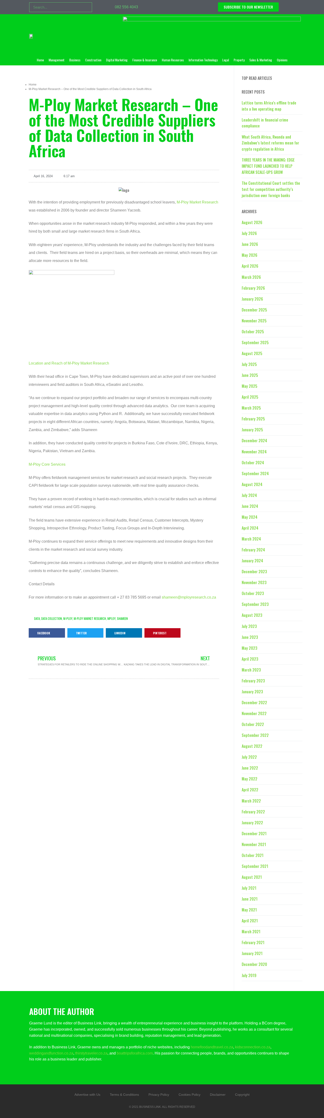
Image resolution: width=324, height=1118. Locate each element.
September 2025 (255, 342)
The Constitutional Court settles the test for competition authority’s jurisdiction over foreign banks (271, 189)
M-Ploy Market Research (197, 202)
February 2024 (253, 550)
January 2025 (252, 430)
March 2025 (251, 408)
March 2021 (251, 931)
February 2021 (253, 942)
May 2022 (249, 779)
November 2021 (254, 844)
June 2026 (250, 244)
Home (40, 59)
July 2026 (249, 233)
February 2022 (253, 812)
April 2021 (250, 921)
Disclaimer (218, 1094)
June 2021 (250, 899)
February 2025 (253, 419)
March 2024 (251, 539)
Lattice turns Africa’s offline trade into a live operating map (269, 106)
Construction (93, 59)
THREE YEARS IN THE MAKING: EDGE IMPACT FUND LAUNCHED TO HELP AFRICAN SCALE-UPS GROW (268, 166)
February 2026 (253, 288)
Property (239, 59)
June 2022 (250, 768)
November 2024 (254, 452)
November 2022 (254, 713)
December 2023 (254, 571)
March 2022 (251, 801)
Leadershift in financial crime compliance (265, 123)
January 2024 (252, 561)
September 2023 (255, 604)
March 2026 (251, 277)
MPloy (111, 618)
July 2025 (249, 364)
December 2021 (254, 833)
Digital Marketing (117, 59)
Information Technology (203, 59)
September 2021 (255, 866)
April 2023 (250, 659)
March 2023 (251, 670)
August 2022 (252, 746)
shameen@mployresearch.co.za (189, 597)
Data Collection (51, 618)
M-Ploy (67, 618)
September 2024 (255, 473)
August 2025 (252, 353)
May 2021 (249, 910)
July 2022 (249, 757)
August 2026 (252, 222)
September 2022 (255, 735)
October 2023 (253, 593)
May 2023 (249, 648)
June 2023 (250, 637)
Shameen (122, 618)
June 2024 (250, 506)
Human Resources (173, 59)
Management (57, 59)
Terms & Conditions (124, 1094)
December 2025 (254, 310)
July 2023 (249, 626)
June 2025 (250, 375)
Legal (225, 59)
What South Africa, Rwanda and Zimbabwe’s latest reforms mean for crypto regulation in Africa (270, 143)
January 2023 (252, 691)
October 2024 (253, 462)
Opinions (282, 59)
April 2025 (250, 397)
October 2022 (253, 724)
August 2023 (252, 615)
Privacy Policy (158, 1094)
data (37, 618)
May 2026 (249, 255)
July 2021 (249, 888)
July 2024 (249, 495)
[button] (47, 633)
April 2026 (250, 266)
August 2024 (252, 484)
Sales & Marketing (260, 59)
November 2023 (254, 582)
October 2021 (253, 855)
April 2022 (250, 790)
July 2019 (249, 975)
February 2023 (253, 681)
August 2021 (252, 877)
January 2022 (252, 822)
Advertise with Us (87, 1094)
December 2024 (254, 440)
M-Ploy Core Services (47, 464)
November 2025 (254, 321)
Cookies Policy (189, 1094)
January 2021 (252, 953)
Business (74, 59)
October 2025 (253, 331)
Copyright (242, 1094)
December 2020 (254, 964)
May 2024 (249, 517)
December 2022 (254, 702)
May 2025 (249, 386)
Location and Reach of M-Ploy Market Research (69, 363)
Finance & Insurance (144, 59)
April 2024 (250, 528)
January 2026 (252, 299)
